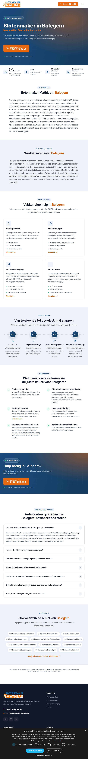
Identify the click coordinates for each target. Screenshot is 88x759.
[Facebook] (5, 719)
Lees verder (58, 741)
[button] (44, 755)
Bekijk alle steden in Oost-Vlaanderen (43, 656)
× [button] (85, 730)
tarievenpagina (17, 419)
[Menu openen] (82, 4)
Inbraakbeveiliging (53, 704)
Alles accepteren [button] (35, 750)
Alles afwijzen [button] (53, 750)
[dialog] (44, 743)
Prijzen (49, 707)
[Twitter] (16, 719)
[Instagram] (11, 719)
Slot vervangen (52, 700)
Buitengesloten (52, 697)
